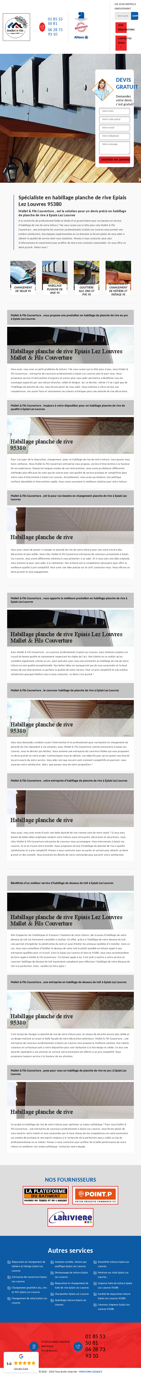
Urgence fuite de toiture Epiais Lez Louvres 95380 (115, 1285)
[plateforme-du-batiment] (46, 1195)
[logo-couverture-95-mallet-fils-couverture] (16, 27)
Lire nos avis (21, 1369)
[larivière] (70, 1217)
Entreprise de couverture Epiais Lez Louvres (29, 1279)
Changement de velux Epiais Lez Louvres (29, 1300)
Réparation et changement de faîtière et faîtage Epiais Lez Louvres (28, 1266)
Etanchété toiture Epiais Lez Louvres (113, 1264)
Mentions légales (90, 1371)
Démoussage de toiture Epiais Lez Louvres (71, 1275)
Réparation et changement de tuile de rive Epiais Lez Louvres (72, 1285)
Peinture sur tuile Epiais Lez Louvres (113, 1275)
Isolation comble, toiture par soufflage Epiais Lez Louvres (71, 1264)
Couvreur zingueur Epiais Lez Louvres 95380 (114, 1307)
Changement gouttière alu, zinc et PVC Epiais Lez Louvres (29, 1290)
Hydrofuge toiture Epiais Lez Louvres (70, 1302)
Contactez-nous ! (122, 43)
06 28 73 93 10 (55, 32)
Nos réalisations (122, 27)
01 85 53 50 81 (55, 21)
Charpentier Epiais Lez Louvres (72, 1294)
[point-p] (95, 1195)
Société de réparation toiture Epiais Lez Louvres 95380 (114, 1296)
